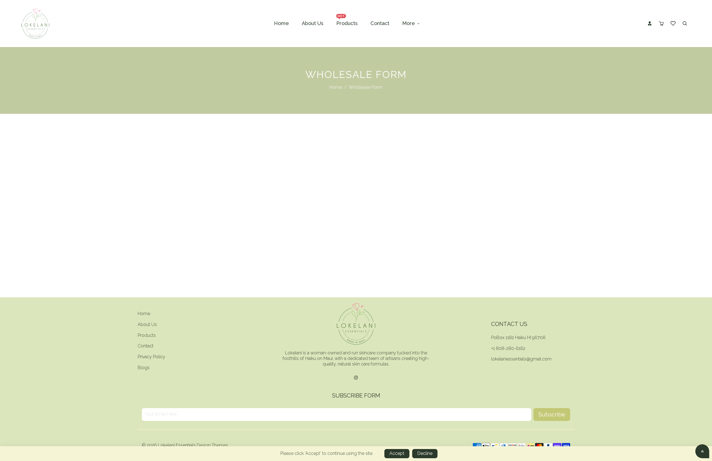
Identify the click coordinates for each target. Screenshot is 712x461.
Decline (424, 453)
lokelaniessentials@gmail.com (521, 359)
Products (147, 335)
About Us (147, 324)
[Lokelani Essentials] (35, 23)
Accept (396, 453)
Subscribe (551, 414)
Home (335, 87)
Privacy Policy (151, 356)
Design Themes (212, 445)
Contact (146, 346)
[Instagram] (356, 378)
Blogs (144, 367)
